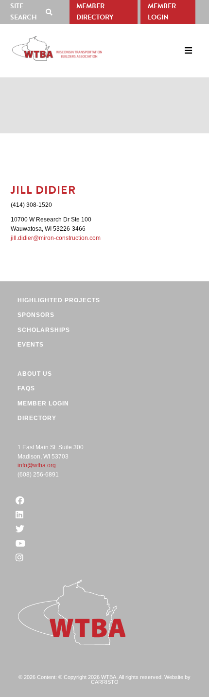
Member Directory (94, 11)
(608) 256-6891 (38, 474)
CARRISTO (105, 682)
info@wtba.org (36, 465)
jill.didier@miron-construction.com (56, 238)
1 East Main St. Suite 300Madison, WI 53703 (50, 451)
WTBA (57, 48)
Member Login (162, 11)
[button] (33, 12)
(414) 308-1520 (31, 205)
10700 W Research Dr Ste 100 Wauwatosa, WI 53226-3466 (51, 224)
